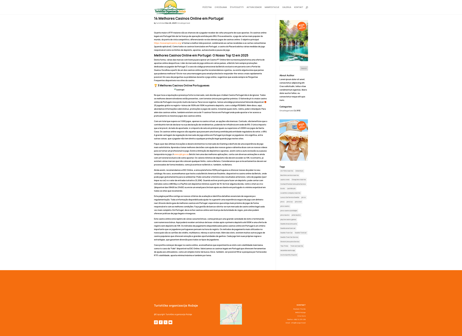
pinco (282, 202)
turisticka (160, 23)
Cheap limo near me (299, 180)
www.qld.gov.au (181, 154)
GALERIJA (286, 7)
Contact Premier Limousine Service (293, 184)
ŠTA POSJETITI (237, 7)
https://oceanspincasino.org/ (168, 43)
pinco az (290, 202)
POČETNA (207, 7)
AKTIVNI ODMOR (254, 7)
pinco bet (298, 202)
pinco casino (284, 206)
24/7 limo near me (286, 171)
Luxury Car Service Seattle (289, 197)
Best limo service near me (289, 175)
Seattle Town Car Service (289, 237)
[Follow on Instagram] (156, 322)
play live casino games (288, 219)
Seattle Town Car (286, 233)
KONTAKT (298, 7)
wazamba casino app (287, 250)
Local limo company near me (290, 193)
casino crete (284, 180)
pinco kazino (284, 215)
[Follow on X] (165, 322)
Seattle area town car (287, 228)
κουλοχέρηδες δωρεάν (288, 255)
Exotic (282, 188)
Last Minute (291, 188)
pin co (304, 197)
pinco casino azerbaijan (288, 211)
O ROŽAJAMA (221, 7)
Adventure (299, 171)
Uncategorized (183, 23)
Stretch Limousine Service (289, 242)
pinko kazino (296, 215)
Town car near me (296, 246)
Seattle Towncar (301, 233)
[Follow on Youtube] (170, 322)
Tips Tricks (284, 246)
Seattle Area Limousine (288, 224)
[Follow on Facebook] (161, 322)
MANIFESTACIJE (272, 7)
